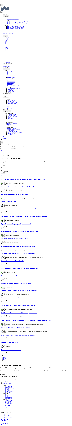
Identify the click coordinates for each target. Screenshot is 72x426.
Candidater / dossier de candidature (13, 129)
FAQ (8, 125)
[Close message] (1, 5)
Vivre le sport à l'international (12, 120)
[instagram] (3, 420)
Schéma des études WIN (11, 117)
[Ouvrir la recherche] (1, 141)
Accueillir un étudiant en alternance (13, 88)
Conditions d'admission (9, 400)
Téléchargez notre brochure (7, 136)
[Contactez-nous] (1, 150)
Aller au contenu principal (5, 0)
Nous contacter (7, 405)
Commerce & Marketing (11, 71)
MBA (8, 107)
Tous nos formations (8, 398)
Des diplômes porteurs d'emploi (12, 116)
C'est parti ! (13, 148)
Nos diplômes (7, 390)
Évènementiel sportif (11, 75)
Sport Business (9, 84)
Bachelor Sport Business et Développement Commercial (17, 23)
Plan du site (5, 416)
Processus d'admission (11, 100)
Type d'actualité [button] (5, 171)
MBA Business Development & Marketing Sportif (16, 26)
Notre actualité (9, 124)
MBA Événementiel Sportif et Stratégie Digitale (15, 28)
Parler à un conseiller (11, 133)
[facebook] (1, 420)
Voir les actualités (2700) (5, 174)
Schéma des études (8, 397)
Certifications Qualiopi (11, 115)
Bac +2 (6, 394)
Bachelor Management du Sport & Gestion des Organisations (18, 21)
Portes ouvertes (4, 138)
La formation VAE (10, 89)
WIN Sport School (8, 386)
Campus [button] (3, 172)
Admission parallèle (10, 101)
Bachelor (8, 106)
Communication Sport (11, 80)
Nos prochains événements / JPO (13, 123)
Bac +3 (6, 395)
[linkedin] (4, 420)
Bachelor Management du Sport (13, 19)
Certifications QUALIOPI (9, 388)
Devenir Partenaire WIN (11, 91)
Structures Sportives (10, 73)
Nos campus (7, 389)
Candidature (4, 140)
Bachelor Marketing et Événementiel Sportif (15, 22)
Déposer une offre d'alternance (12, 131)
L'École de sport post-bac (11, 114)
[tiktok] (6, 420)
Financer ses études (8, 403)
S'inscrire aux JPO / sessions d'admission (14, 132)
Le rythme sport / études (11, 103)
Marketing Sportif (10, 83)
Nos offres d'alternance (9, 391)
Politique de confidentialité (7, 417)
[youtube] (7, 420)
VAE (6, 404)
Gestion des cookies (6, 415)
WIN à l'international (8, 401)
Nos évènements (8, 392)
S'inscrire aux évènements (6, 383)
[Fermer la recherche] (1, 143)
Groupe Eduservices (10, 118)
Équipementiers (10, 74)
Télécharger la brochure (11, 128)
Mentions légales (6, 414)
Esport (8, 72)
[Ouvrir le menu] (1, 12)
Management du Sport (11, 82)
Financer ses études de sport (12, 102)
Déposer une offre (10, 90)
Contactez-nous (10, 134)
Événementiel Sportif (11, 81)
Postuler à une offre (10, 130)
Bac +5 (6, 396)
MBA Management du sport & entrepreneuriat (15, 27)
